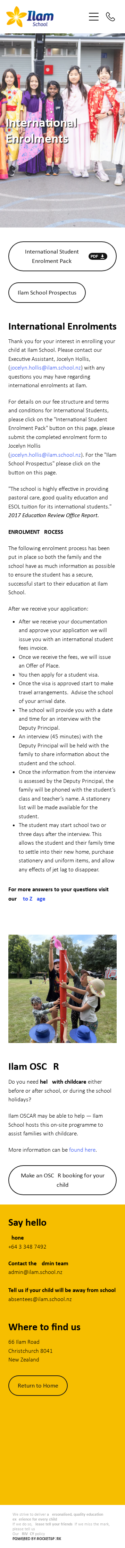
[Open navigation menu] (93, 16)
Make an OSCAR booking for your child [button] (63, 1180)
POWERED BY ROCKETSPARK (36, 1538)
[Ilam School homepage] (45, 16)
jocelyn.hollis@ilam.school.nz (45, 367)
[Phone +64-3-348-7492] (110, 16)
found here (82, 1149)
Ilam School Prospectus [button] (47, 292)
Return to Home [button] (38, 1385)
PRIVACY (27, 1534)
